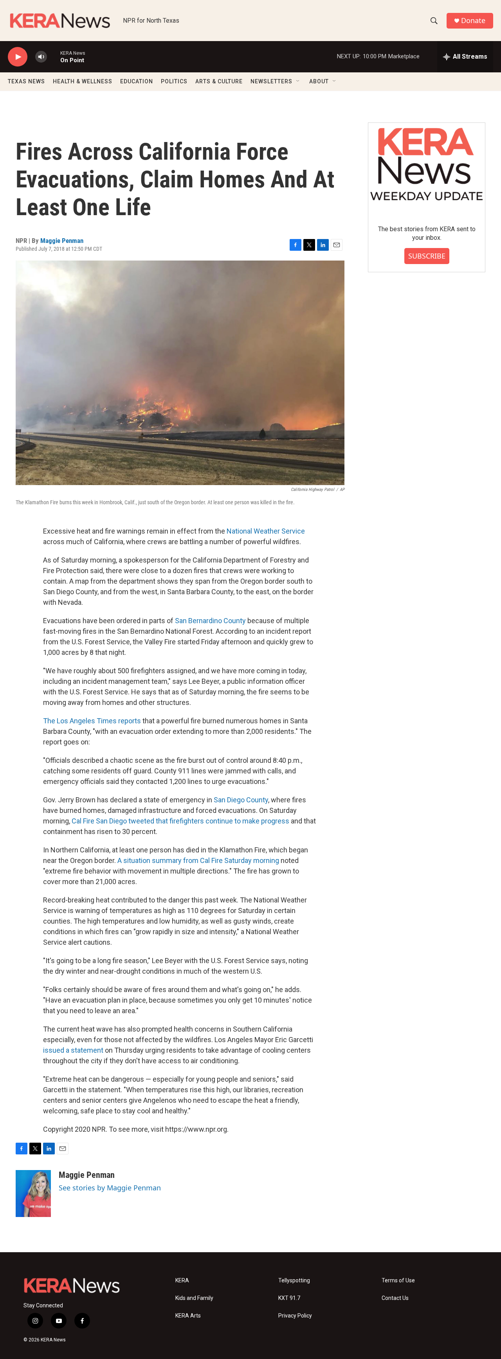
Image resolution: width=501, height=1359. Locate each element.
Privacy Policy (295, 1316)
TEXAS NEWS (26, 81)
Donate (473, 20)
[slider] (53, 56)
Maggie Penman (61, 240)
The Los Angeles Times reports (92, 721)
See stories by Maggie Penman (110, 1187)
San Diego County (241, 800)
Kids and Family (194, 1298)
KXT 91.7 (289, 1298)
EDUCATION (136, 81)
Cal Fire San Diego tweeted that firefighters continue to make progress (180, 821)
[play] (17, 56)
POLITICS (174, 81)
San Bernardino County (210, 621)
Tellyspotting (294, 1281)
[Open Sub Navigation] (298, 81)
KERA (182, 1281)
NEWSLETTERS (271, 81)
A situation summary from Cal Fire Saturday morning (198, 860)
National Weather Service (266, 531)
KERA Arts (188, 1316)
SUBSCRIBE (426, 256)
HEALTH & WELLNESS (82, 81)
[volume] (41, 57)
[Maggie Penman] (33, 1193)
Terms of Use (398, 1281)
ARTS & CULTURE (219, 81)
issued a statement (73, 1050)
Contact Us (395, 1298)
